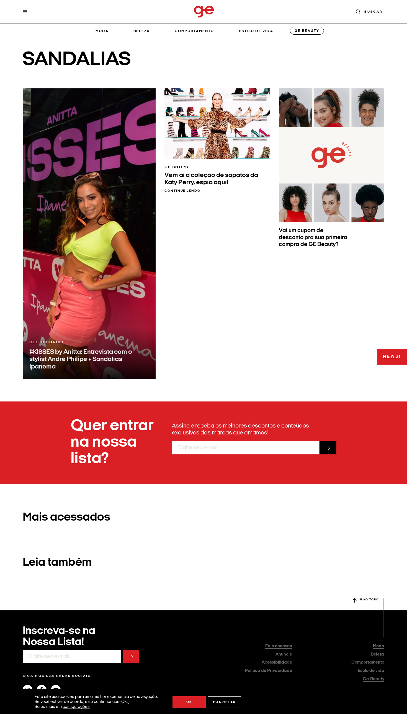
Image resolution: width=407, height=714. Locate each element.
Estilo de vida (256, 31)
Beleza (141, 31)
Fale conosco (278, 646)
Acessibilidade (277, 662)
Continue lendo (182, 191)
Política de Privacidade (268, 671)
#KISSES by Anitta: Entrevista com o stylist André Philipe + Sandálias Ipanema (80, 359)
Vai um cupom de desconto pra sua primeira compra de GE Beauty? (313, 237)
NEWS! (392, 356)
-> (328, 447)
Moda (102, 31)
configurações (76, 707)
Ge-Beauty (373, 679)
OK (189, 702)
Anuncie (283, 654)
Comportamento (194, 31)
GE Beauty (307, 31)
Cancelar (224, 702)
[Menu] (25, 11)
